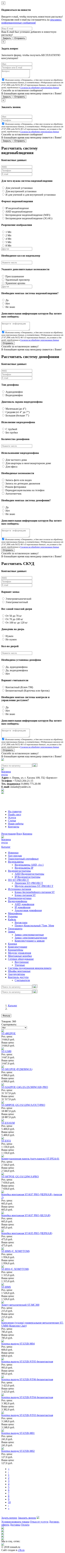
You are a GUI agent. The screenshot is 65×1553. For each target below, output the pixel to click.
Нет (7, 303)
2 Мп (8, 235)
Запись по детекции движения (22, 483)
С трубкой (11, 429)
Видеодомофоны (17, 901)
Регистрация (8, 833)
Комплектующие (17, 946)
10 (9, 1502)
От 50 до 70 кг (13, 615)
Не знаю (10, 307)
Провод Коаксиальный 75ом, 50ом (34, 925)
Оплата (25, 1524)
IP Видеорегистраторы (27, 876)
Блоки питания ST (25, 895)
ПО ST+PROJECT (18, 880)
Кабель (12, 919)
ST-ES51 (6, 1140)
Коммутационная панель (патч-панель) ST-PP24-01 (30, 1158)
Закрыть (7, 38)
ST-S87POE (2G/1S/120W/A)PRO (20, 1176)
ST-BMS (6, 1286)
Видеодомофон (14, 395)
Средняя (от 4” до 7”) (17, 412)
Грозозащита (15, 928)
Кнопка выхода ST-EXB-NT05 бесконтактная (27, 1361)
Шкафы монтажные (19, 971)
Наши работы (16, 823)
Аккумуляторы (16, 974)
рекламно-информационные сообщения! (31, 21)
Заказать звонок (27, 1517)
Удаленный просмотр (17, 279)
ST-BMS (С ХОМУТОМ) (15, 1251)
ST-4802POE (8, 1033)
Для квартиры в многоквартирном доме (28, 463)
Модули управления (19, 952)
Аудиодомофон (14, 391)
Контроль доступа (18, 977)
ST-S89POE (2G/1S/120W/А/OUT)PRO (23, 1105)
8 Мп (8, 245)
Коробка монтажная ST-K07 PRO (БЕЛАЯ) (25, 1215)
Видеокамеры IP (24, 867)
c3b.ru (21, 1550)
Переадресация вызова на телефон (24, 490)
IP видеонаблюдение (17, 208)
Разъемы (13, 916)
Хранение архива (15, 283)
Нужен (9, 636)
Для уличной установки (19, 188)
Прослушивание (14, 276)
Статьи (12, 820)
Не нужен (11, 639)
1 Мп (8, 232)
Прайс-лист (14, 814)
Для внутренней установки (20, 191)
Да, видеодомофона (16, 670)
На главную (15, 811)
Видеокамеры (16, 861)
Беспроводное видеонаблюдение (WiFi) (27, 215)
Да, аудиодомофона (16, 667)
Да (6, 300)
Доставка (15, 1524)
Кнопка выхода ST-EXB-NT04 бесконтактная (27, 1397)
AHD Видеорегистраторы (29, 873)
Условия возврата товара (15, 1521)
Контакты (13, 826)
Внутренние (22, 962)
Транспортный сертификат (23, 858)
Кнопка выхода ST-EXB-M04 (18, 1343)
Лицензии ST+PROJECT (29, 883)
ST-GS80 (6, 1051)
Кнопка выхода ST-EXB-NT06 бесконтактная (27, 1379)
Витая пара (21, 922)
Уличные (20, 965)
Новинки (13, 852)
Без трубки (11, 432)
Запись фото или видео (18, 480)
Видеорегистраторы (19, 870)
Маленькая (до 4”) (15, 408)
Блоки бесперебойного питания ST (35, 892)
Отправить (19, 38)
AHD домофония (24, 904)
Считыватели (22, 980)
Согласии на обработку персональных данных (39, 87)
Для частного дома (16, 459)
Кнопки (12, 943)
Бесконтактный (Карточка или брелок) (27, 690)
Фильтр (6, 1015)
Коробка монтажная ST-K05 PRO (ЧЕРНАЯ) (26, 1233)
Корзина (27, 833)
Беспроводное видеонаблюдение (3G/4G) (28, 218)
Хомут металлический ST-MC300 (20, 1304)
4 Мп (8, 238)
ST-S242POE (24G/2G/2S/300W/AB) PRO (24, 1087)
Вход (19, 833)
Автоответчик (13, 493)
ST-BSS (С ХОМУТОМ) (15, 1269)
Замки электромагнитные (29, 934)
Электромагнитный (16, 602)
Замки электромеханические (31, 937)
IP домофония (22, 907)
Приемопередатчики (20, 898)
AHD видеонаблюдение (18, 211)
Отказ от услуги (39, 1521)
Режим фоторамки (15, 486)
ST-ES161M (8, 1122)
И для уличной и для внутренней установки (30, 194)
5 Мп (8, 242)
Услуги (12, 817)
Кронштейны (15, 949)
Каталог (5, 846)
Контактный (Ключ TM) (19, 687)
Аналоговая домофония (28, 910)
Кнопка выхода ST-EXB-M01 (18, 1433)
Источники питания (19, 889)
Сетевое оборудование (21, 959)
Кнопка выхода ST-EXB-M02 (18, 1451)
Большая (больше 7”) (17, 415)
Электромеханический (18, 598)
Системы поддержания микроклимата (29, 968)
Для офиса (11, 466)
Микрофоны (15, 913)
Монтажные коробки (20, 955)
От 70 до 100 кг (14, 619)
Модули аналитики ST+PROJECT (34, 886)
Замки (11, 931)
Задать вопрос (9, 1517)
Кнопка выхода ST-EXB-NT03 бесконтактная (27, 1415)
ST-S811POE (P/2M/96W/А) (16, 1069)
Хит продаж (15, 855)
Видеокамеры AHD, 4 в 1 (29, 864)
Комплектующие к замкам (29, 940)
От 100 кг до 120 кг (16, 622)
